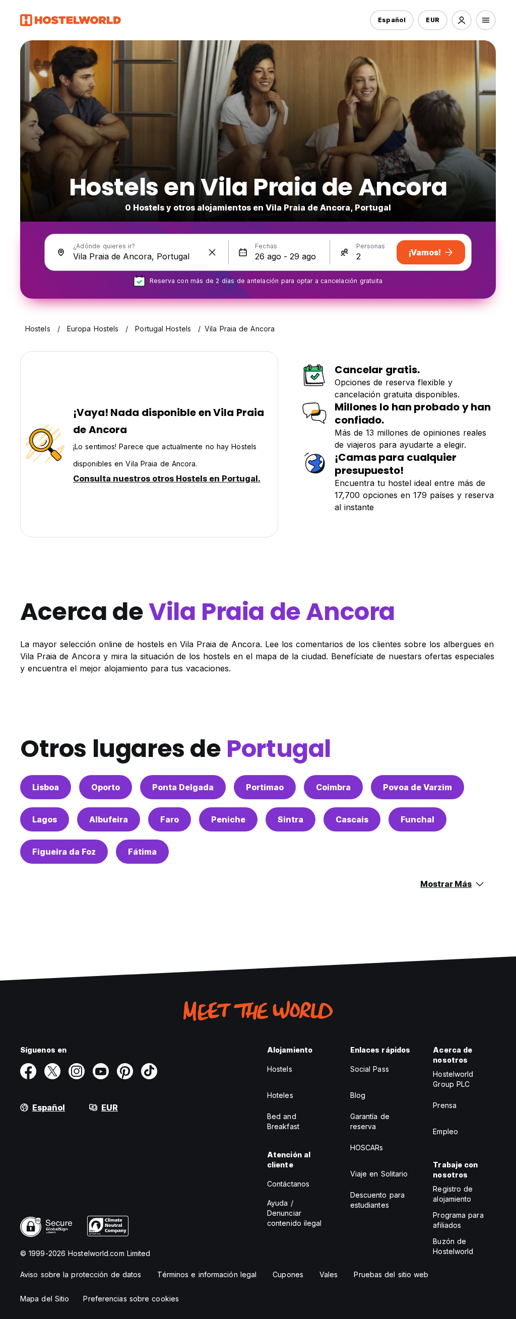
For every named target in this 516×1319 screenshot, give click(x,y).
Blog (357, 1095)
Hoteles (280, 1095)
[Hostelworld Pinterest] (125, 1071)
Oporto (105, 787)
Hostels (279, 1069)
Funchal (417, 819)
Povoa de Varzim (417, 787)
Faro (169, 819)
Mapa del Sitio (44, 1298)
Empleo (445, 1131)
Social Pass (369, 1069)
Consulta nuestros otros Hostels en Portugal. (167, 478)
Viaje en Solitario (379, 1173)
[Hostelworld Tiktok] (149, 1071)
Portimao (265, 787)
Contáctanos (288, 1183)
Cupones (288, 1274)
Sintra (290, 819)
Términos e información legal (206, 1274)
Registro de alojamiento (453, 1194)
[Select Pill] (462, 20)
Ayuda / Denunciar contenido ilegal (294, 1213)
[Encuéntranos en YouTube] (101, 1071)
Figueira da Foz (64, 852)
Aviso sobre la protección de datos (80, 1274)
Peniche (228, 819)
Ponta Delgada (183, 787)
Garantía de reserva (370, 1121)
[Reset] (212, 252)
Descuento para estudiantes (377, 1200)
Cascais (352, 819)
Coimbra (333, 787)
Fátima (142, 852)
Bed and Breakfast (283, 1121)
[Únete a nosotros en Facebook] (28, 1071)
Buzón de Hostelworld (453, 1246)
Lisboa (45, 787)
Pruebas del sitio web (391, 1274)
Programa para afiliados (458, 1220)
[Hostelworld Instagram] (77, 1071)
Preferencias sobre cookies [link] (131, 1298)
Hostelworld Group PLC (453, 1079)
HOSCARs (366, 1147)
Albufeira (108, 819)
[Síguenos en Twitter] (52, 1071)
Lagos (44, 819)
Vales (328, 1274)
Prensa (445, 1105)
